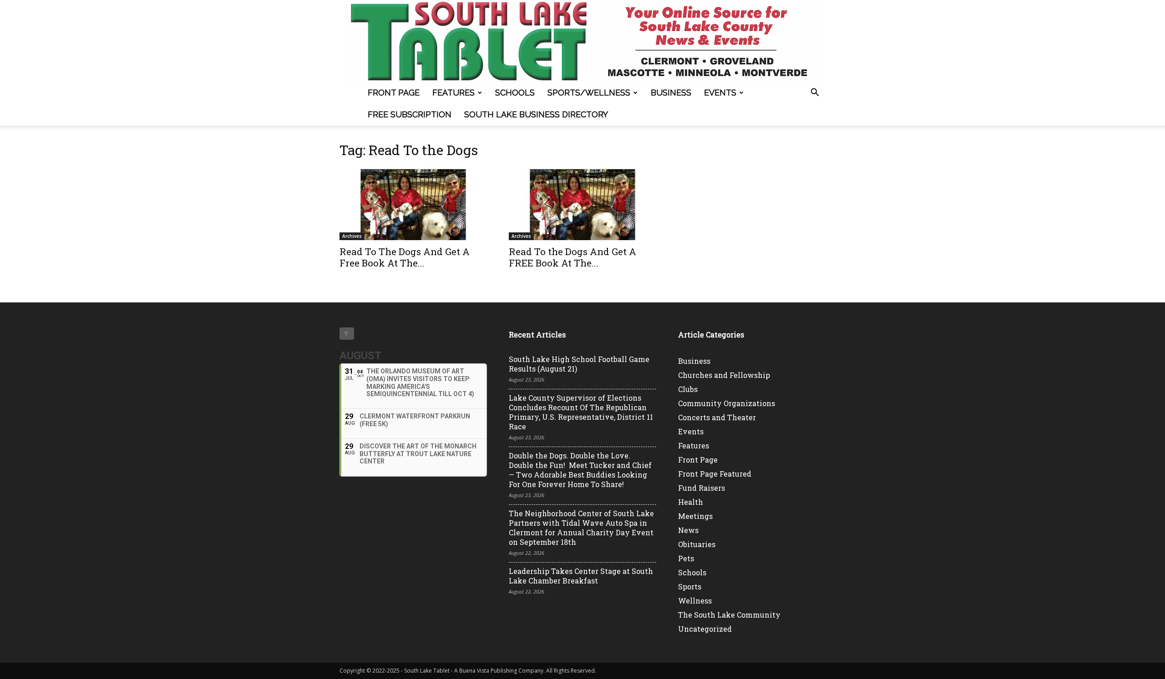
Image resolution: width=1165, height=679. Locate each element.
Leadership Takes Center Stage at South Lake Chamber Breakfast (581, 575)
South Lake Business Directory (536, 114)
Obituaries (696, 544)
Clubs (688, 389)
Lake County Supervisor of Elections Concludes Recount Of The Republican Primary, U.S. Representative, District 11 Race (581, 412)
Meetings (695, 516)
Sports (689, 586)
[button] (815, 93)
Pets (686, 558)
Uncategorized (705, 629)
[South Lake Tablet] (582, 41)
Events (720, 92)
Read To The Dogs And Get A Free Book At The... (404, 257)
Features (453, 92)
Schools (515, 92)
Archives (352, 236)
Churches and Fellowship (724, 375)
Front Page (394, 92)
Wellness (695, 600)
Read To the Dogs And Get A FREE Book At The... (572, 257)
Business (671, 92)
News (688, 530)
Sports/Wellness (588, 92)
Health (690, 502)
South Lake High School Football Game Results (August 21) (579, 363)
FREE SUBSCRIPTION (409, 114)
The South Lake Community (729, 614)
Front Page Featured (714, 473)
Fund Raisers (701, 488)
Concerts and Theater (717, 417)
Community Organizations (726, 403)
